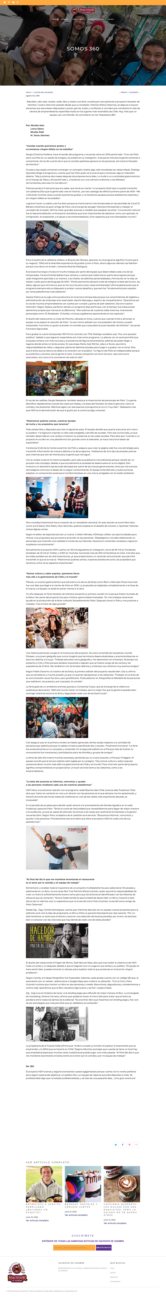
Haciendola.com (71, 1291)
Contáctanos (115, 1281)
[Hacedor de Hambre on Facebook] (9, 2)
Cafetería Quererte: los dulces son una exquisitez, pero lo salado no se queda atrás (120, 1209)
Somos (113, 1273)
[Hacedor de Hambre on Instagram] (17, 2)
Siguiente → (135, 92)
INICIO (55, 19)
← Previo (123, 92)
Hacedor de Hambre (20, 1291)
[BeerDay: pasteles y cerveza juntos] (83, 1184)
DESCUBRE (78, 19)
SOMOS (65, 19)
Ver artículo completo (37, 1220)
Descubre (114, 1277)
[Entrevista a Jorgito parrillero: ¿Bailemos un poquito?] (44, 1184)
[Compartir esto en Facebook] (123, 1145)
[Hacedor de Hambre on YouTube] (13, 2)
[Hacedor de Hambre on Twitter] (4, 2)
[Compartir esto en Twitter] (116, 1145)
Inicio (112, 1268)
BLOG (111, 19)
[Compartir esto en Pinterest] (129, 1145)
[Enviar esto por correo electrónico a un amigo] (136, 1145)
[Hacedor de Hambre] (83, 10)
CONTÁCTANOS (96, 19)
